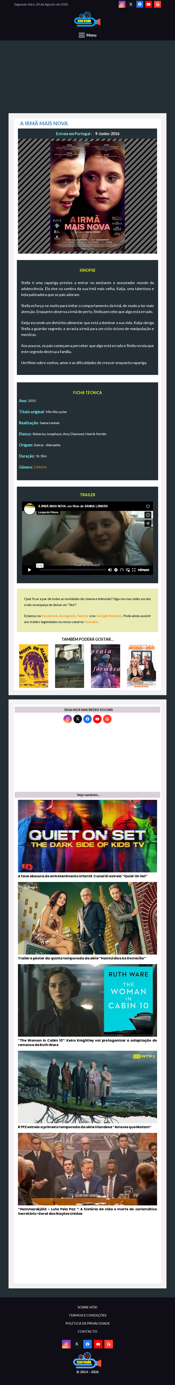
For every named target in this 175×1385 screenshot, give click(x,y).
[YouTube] (148, 4)
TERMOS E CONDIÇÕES (87, 1315)
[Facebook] (139, 4)
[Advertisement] (87, 79)
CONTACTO (87, 1331)
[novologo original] (87, 19)
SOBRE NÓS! (88, 1307)
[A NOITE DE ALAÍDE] (33, 666)
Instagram (67, 616)
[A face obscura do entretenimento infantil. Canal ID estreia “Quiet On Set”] (87, 839)
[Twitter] (130, 4)
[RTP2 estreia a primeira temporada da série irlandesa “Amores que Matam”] (87, 1090)
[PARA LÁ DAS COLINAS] (69, 666)
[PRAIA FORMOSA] (105, 666)
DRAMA (40, 467)
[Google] (157, 4)
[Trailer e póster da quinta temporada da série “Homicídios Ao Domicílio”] (87, 921)
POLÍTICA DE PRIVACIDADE (88, 1323)
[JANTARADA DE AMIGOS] (141, 666)
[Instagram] (122, 4)
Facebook (50, 616)
